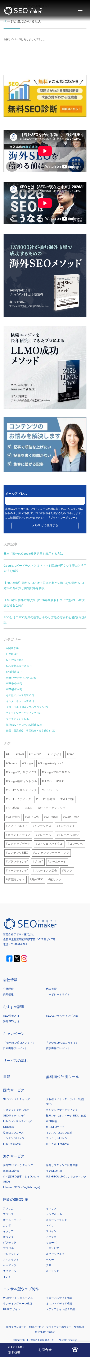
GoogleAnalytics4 (51, 763)
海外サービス (13, 1156)
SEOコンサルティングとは (62, 1015)
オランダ (8, 1236)
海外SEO (37, 879)
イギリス (51, 1208)
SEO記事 (14, 807)
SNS (29, 807)
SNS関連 (11, 671)
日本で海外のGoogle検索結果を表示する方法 (33, 553)
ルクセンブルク (55, 1254)
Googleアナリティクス (22, 772)
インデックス (42, 825)
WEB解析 (11, 689)
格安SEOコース (55, 1127)
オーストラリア (12, 1219)
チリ (48, 1265)
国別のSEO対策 (15, 1200)
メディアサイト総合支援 (60, 1309)
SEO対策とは (11, 1015)
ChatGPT (37, 754)
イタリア (8, 1231)
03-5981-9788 (19, 944)
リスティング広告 (45, 870)
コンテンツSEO (18, 852)
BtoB (20, 754)
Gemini (12, 763)
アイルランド (11, 1259)
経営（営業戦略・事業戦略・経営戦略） (28, 730)
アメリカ (8, 1208)
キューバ (51, 1242)
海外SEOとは (11, 1021)
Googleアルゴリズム (57, 772)
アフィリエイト (18, 825)
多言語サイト (16, 879)
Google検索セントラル (22, 781)
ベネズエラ (9, 1265)
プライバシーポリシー (63, 517)
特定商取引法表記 (45, 1332)
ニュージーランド (56, 1219)
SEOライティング (19, 799)
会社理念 (8, 988)
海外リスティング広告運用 (62, 1165)
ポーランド (52, 1271)
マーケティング (15, 718)
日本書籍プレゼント (15, 1048)
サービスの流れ (15, 1061)
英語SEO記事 (54, 1170)
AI (9, 754)
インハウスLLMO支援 (59, 1132)
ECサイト (55, 754)
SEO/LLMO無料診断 (14, 1349)
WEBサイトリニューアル (18, 1297)
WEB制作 (11, 683)
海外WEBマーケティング (18, 1165)
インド (7, 1276)
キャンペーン (13, 1034)
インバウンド (66, 825)
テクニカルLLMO (56, 1138)
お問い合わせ (36, 1326)
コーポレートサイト (58, 994)
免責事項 (79, 1326)
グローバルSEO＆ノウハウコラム (25, 707)
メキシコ (51, 1236)
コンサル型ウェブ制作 (21, 1289)
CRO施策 (8, 1127)
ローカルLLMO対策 (57, 1144)
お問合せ (45, 1350)
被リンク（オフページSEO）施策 (66, 1115)
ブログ (38, 861)
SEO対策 (11, 660)
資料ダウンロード (16, 1326)
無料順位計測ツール (62, 1077)
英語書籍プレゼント (58, 1048)
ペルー (50, 1259)
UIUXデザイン (11, 1309)
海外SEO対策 (11, 1170)
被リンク (56, 879)
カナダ (7, 1225)
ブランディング (18, 861)
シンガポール (54, 1214)
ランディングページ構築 (17, 1303)
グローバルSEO (68, 834)
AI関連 (9, 648)
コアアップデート (19, 843)
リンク (68, 870)
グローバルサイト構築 (59, 1297)
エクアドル (9, 1271)
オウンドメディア (19, 834)
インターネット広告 (17, 701)
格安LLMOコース (13, 1132)
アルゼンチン (11, 1254)
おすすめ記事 (13, 1007)
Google (28, 763)
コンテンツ (76, 843)
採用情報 (8, 994)
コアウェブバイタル (50, 843)
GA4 (72, 754)
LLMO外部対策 (12, 1144)
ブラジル (8, 1248)
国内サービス (13, 1090)
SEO (61, 781)
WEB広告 (33, 817)
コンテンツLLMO (13, 1138)
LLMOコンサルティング (17, 1121)
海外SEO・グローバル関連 (21, 724)
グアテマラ (9, 1242)
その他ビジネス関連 (17, 695)
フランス (8, 1214)
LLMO (9, 654)
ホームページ (58, 861)
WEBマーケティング (17, 677)
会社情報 (10, 980)
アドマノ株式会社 (24, 934)
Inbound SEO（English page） (22, 1187)
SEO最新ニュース (16, 665)
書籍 (6, 1077)
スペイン (51, 1231)
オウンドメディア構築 (59, 1303)
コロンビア (52, 1248)
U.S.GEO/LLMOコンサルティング (66, 1176)
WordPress (72, 817)
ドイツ (50, 1225)
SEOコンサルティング (22, 790)
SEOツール (50, 790)
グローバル (44, 834)
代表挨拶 (51, 988)
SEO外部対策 (46, 799)
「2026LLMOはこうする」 (62, 1042)
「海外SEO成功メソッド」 (19, 1042)
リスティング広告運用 (16, 1109)
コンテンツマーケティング (21, 713)
